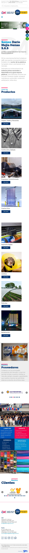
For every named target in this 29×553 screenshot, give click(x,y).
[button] (2, 393)
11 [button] (20, 495)
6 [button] (17, 397)
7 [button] (19, 397)
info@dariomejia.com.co (7, 523)
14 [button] (24, 495)
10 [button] (18, 495)
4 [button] (14, 397)
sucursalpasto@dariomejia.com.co (10, 533)
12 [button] (21, 495)
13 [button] (23, 495)
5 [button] (16, 397)
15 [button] (14, 497)
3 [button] (13, 397)
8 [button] (15, 495)
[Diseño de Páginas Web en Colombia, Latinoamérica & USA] (23, 551)
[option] (14, 392)
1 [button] (4, 495)
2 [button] (11, 397)
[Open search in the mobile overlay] (14, 6)
